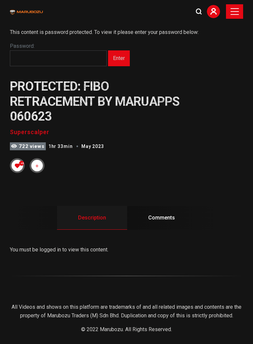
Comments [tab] (161, 218)
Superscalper (29, 132)
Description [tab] (92, 218)
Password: (22, 46)
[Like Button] (17, 166)
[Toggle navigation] (234, 11)
